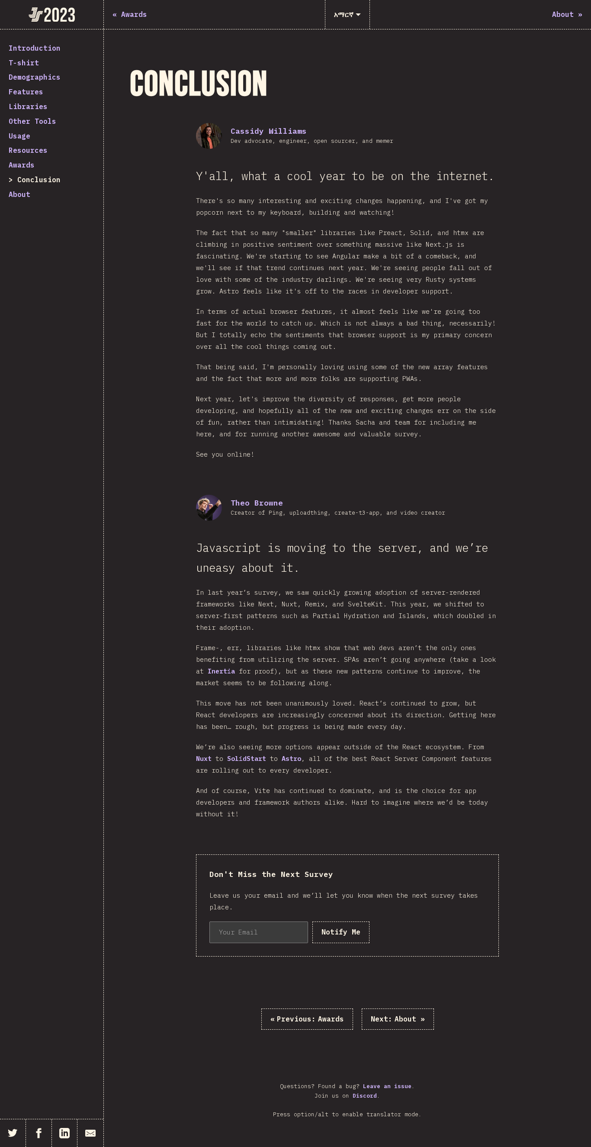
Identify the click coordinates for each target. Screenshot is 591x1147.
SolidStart (246, 758)
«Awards (307, 1019)
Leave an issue (387, 1086)
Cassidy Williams (269, 131)
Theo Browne (257, 503)
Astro (291, 758)
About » (398, 1019)
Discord (365, 1095)
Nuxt (204, 758)
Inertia (221, 671)
